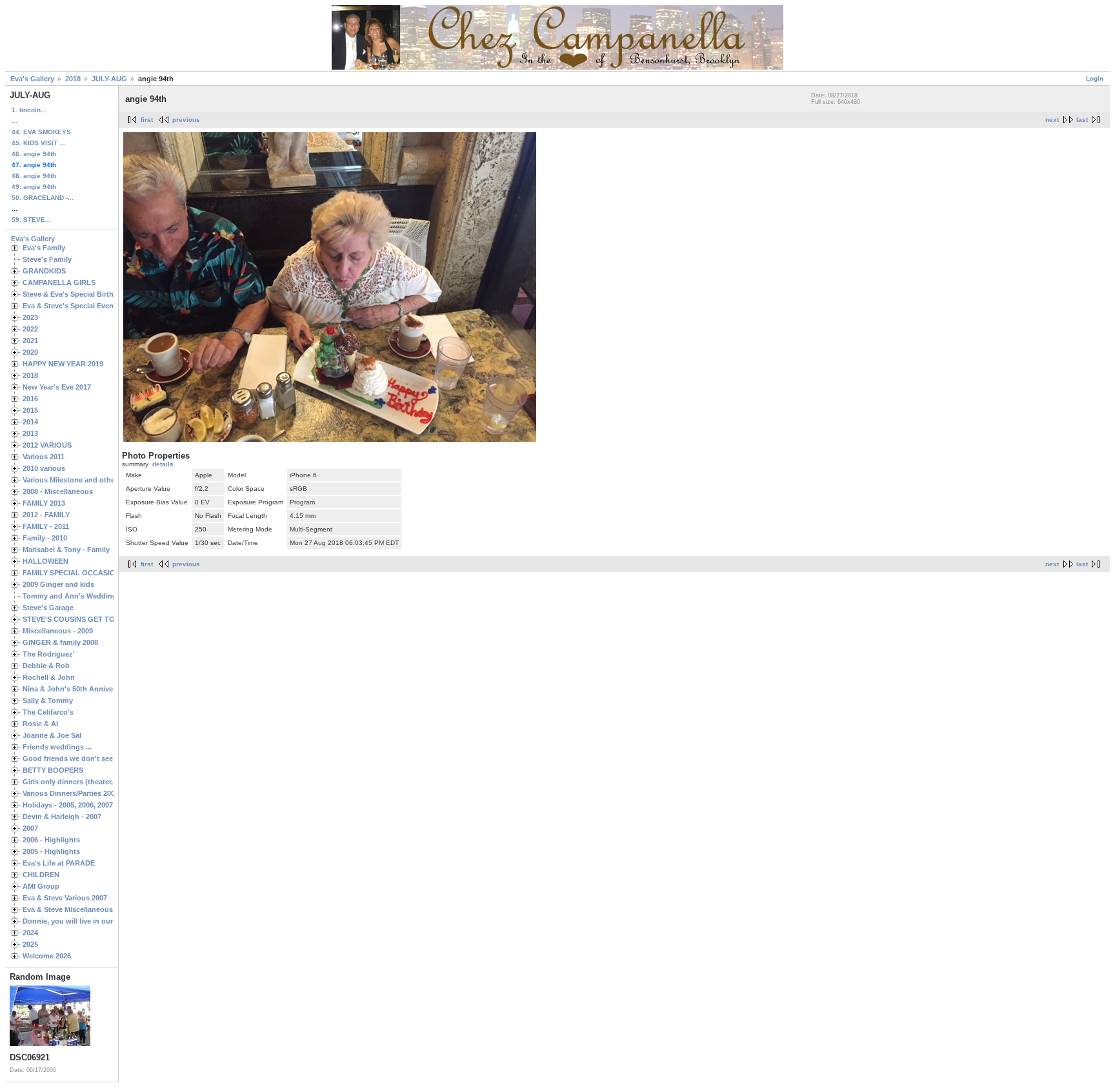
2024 (30, 932)
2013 (30, 433)
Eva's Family (44, 248)
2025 (30, 944)
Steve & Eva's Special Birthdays (76, 294)
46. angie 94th (34, 153)
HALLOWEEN (45, 561)
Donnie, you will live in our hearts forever (92, 921)
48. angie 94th (34, 175)
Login (1094, 78)
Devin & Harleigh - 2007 (62, 816)
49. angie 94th (34, 186)
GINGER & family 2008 (60, 642)
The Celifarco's (48, 712)
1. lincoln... (29, 110)
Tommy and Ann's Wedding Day (77, 596)
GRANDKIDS (44, 271)
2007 (30, 828)
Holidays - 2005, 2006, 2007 (68, 805)
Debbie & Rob (46, 665)
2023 (30, 317)
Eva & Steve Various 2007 (65, 898)
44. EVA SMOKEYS (41, 131)
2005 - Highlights (51, 851)
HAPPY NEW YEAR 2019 (63, 364)
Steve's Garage (48, 607)
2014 (30, 422)
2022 (30, 329)
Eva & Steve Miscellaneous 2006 (76, 909)
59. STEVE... (31, 219)
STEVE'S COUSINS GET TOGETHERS (86, 619)
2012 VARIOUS (47, 445)
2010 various (44, 468)
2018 (73, 79)
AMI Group (41, 886)
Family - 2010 (45, 538)
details (163, 464)
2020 (30, 352)
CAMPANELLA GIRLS (59, 282)
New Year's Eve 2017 (57, 387)
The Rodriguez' (49, 654)
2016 (30, 398)
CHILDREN (41, 874)
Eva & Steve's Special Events (71, 306)
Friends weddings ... (57, 747)
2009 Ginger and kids (58, 584)
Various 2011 (44, 457)
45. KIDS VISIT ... (38, 142)
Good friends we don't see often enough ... (96, 758)
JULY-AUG (109, 79)
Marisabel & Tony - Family (66, 549)
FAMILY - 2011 (46, 526)
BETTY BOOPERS (53, 770)
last (1082, 119)
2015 (30, 410)
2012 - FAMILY (46, 515)
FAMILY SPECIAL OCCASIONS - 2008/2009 (94, 573)
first (147, 119)
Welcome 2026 (47, 956)
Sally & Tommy (48, 700)
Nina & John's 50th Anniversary (76, 689)
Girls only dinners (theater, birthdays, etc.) (94, 782)
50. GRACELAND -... (43, 197)
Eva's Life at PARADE (59, 863)
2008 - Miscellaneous (58, 491)
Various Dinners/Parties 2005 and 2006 (87, 793)
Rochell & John (49, 677)
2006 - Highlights (51, 840)
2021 (30, 340)
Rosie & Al (40, 724)
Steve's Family (47, 259)
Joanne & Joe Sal (52, 735)
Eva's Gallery (32, 79)
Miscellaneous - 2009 (58, 631)
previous (186, 119)
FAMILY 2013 (44, 503)
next (1052, 119)
